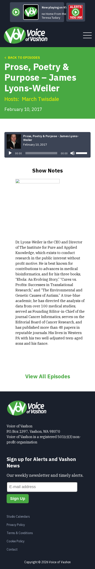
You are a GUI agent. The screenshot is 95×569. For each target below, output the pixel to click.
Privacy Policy (16, 525)
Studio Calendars (18, 517)
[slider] (82, 153)
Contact (12, 549)
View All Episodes (47, 376)
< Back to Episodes (22, 57)
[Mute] (72, 153)
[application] (47, 153)
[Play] (10, 153)
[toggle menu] (87, 35)
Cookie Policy (16, 541)
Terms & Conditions (20, 533)
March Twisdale (40, 98)
